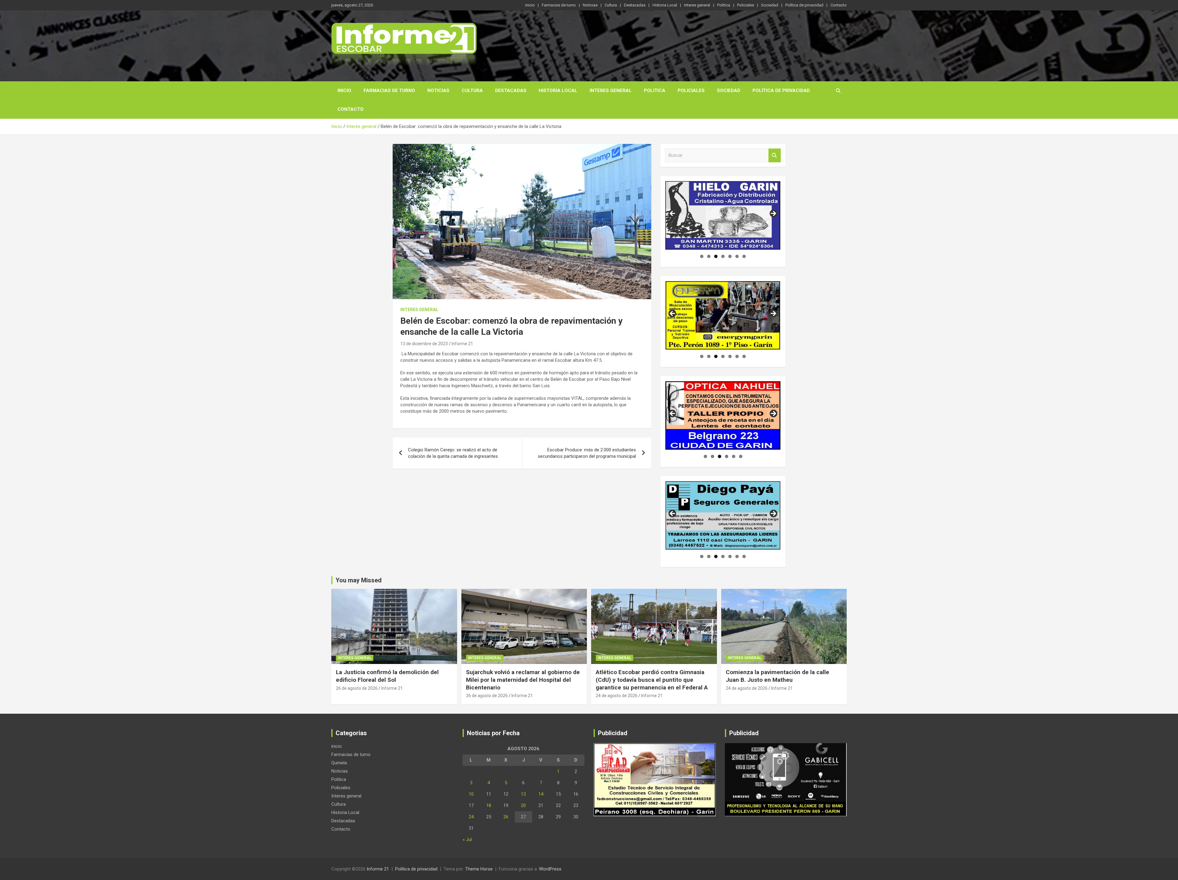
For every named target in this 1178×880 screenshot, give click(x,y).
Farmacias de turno (559, 5)
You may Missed (359, 580)
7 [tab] (744, 256)
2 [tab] (708, 256)
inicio (530, 5)
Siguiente (773, 213)
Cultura (611, 5)
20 (523, 805)
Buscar (774, 155)
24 (471, 817)
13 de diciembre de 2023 (424, 343)
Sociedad (769, 5)
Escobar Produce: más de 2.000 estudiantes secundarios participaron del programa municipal (587, 453)
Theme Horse (479, 869)
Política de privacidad (804, 5)
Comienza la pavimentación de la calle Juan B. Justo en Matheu (777, 676)
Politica (723, 5)
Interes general (697, 5)
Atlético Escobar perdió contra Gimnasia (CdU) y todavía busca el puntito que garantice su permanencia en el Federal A (652, 680)
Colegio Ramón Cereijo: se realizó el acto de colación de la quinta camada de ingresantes (453, 453)
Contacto (838, 5)
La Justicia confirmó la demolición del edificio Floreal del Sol (387, 676)
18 (488, 805)
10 (471, 794)
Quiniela (339, 763)
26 (505, 817)
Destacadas (634, 5)
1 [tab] (701, 256)
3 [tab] (716, 256)
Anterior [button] (672, 414)
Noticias (590, 5)
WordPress (550, 869)
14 (540, 794)
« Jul (467, 839)
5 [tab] (730, 256)
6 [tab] (737, 256)
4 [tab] (723, 256)
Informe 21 (462, 343)
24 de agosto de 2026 (616, 695)
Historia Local (665, 5)
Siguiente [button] (773, 414)
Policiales (745, 5)
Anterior (672, 213)
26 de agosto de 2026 (357, 688)
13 (523, 794)
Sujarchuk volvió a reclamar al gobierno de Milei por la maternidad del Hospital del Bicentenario (523, 680)
